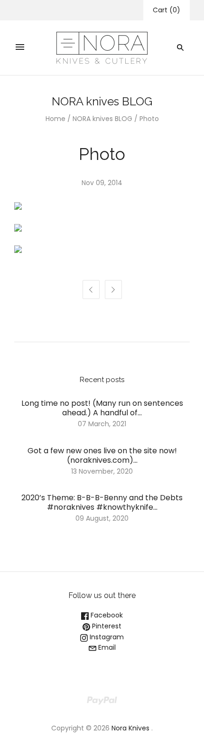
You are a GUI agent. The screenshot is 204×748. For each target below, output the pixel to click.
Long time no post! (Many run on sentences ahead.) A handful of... (102, 408)
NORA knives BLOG (102, 118)
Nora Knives (130, 728)
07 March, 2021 (102, 424)
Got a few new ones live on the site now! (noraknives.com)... (102, 455)
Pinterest (105, 626)
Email (106, 647)
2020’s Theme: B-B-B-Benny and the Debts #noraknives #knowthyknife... (102, 502)
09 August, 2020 (102, 518)
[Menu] (20, 47)
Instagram (106, 637)
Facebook (106, 615)
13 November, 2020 (102, 471)
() (166, 10)
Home (55, 118)
